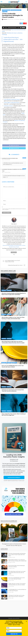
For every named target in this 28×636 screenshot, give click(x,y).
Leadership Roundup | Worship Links (10, 158)
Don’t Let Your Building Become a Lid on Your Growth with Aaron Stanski (13, 366)
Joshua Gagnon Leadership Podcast (11, 102)
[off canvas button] (1, 1)
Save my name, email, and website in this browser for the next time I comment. (14, 209)
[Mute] (20, 27)
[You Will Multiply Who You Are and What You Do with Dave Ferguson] (4, 591)
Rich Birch (5, 19)
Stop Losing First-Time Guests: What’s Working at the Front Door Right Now (14, 414)
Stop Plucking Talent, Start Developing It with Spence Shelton (16, 566)
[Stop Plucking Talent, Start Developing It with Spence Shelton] (4, 567)
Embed (3, 31)
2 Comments (17, 19)
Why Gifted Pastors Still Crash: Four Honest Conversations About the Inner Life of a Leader (13, 342)
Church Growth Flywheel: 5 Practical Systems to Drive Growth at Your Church (14, 246)
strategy (5, 11)
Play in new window (15, 29)
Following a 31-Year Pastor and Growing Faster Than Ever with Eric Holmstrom (13, 390)
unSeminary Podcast (8, 105)
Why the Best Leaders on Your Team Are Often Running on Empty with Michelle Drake (13, 318)
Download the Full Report (14, 477)
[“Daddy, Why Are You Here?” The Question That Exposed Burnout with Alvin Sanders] (4, 585)
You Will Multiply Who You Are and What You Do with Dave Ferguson (17, 590)
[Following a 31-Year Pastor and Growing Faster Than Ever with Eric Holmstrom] (14, 379)
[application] (14, 27)
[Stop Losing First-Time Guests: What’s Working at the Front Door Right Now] (14, 403)
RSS (7, 33)
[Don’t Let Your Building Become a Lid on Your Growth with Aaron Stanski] (14, 355)
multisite (4, 362)
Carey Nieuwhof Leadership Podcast (12, 99)
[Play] (3, 27)
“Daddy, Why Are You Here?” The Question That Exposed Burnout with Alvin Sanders (17, 584)
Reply (24, 168)
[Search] (26, 1)
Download (22, 29)
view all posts (14, 252)
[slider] (23, 27)
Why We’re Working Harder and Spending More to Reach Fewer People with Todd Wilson (14, 294)
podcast (4, 290)
